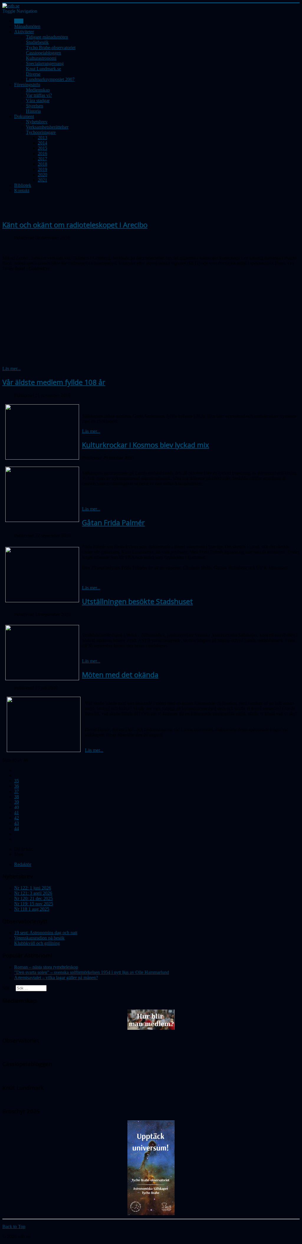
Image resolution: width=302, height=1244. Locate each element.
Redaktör (22, 864)
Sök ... (8, 987)
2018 (42, 164)
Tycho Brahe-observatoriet (51, 47)
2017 (42, 158)
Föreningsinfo (27, 84)
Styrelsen (34, 105)
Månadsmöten (27, 26)
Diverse (33, 73)
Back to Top (13, 1226)
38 (16, 796)
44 (16, 828)
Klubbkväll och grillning (37, 943)
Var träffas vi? (39, 95)
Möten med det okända (120, 674)
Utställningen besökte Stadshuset (137, 601)
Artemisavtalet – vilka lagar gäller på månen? (56, 977)
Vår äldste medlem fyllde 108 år (53, 382)
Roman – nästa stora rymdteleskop (46, 966)
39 (16, 801)
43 (16, 823)
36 (16, 786)
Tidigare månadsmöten (47, 36)
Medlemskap (38, 89)
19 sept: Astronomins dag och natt (45, 932)
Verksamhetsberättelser (47, 126)
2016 (42, 153)
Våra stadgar (38, 100)
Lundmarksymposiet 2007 (50, 79)
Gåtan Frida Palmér (113, 522)
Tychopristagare (41, 132)
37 (16, 791)
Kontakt (21, 190)
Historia (33, 111)
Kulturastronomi (41, 58)
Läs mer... (11, 368)
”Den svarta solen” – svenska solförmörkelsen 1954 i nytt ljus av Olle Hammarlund (91, 972)
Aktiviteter (24, 31)
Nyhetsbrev (36, 121)
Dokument (24, 116)
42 (16, 817)
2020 (42, 174)
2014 (42, 142)
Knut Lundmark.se (43, 68)
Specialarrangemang (45, 63)
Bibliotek (22, 185)
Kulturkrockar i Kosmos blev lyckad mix (145, 445)
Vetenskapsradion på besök (39, 937)
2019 (42, 169)
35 (16, 780)
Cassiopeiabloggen (43, 52)
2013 (42, 137)
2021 (42, 179)
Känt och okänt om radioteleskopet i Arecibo (74, 224)
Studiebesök (37, 42)
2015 (42, 148)
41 (16, 812)
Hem (18, 21)
